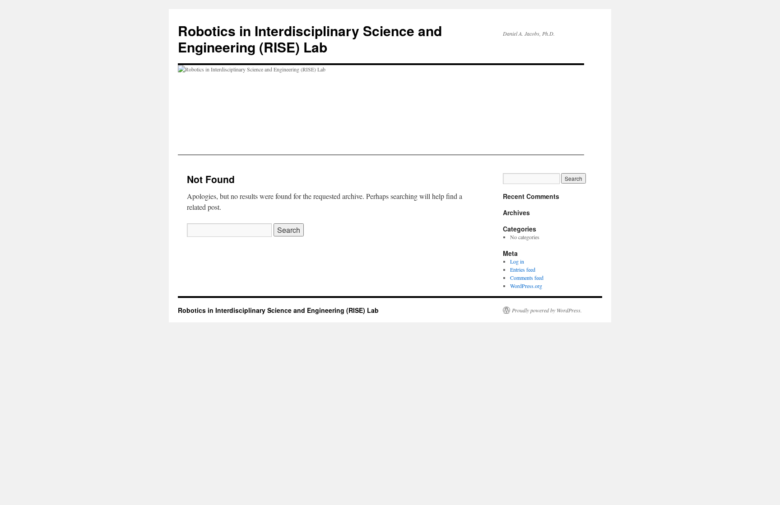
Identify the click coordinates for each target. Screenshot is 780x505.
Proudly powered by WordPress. (547, 310)
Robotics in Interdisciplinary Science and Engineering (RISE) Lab (310, 39)
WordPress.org (526, 285)
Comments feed (526, 277)
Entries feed (522, 269)
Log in (517, 261)
